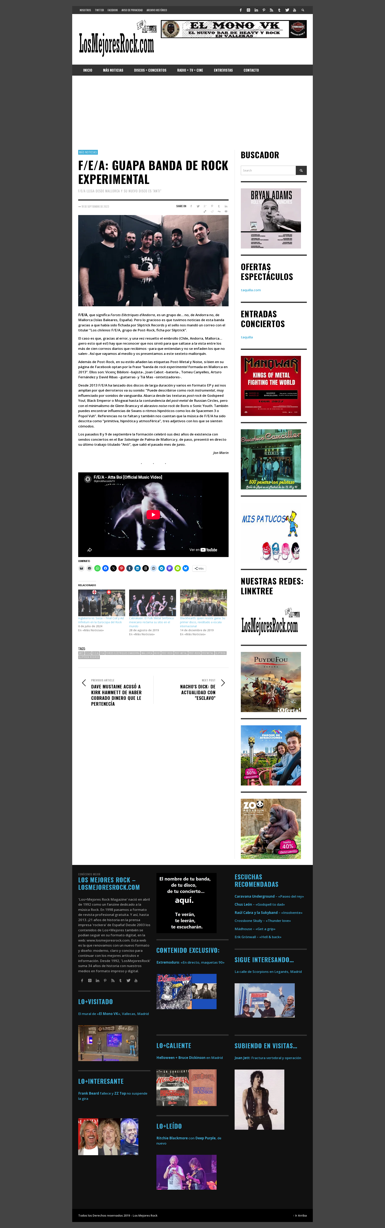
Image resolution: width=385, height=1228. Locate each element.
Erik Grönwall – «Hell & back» (258, 937)
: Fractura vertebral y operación (268, 1057)
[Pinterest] (264, 10)
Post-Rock (194, 653)
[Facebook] (241, 10)
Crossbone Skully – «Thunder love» (263, 920)
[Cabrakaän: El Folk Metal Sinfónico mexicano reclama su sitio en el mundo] (152, 603)
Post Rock (167, 653)
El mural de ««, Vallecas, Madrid (113, 1013)
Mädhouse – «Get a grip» (255, 929)
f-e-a (88, 653)
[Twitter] (287, 10)
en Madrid (189, 1057)
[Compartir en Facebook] (191, 206)
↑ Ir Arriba (300, 1215)
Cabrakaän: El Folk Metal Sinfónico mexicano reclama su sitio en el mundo (151, 622)
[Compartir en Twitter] (198, 206)
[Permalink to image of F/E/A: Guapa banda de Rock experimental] (153, 260)
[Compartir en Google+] (205, 206)
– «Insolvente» (269, 912)
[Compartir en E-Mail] (226, 211)
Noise (157, 653)
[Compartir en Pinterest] (212, 206)
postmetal (208, 653)
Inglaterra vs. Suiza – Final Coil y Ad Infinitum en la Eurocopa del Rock (101, 620)
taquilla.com (251, 290)
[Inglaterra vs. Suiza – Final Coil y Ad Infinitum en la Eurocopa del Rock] (101, 603)
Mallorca (147, 653)
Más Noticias (88, 152)
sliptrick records (89, 657)
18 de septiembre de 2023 (95, 206)
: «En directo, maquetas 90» (190, 962)
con (175, 1138)
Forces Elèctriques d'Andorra (123, 653)
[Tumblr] (279, 10)
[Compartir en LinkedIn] (226, 206)
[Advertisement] (192, 113)
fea (102, 653)
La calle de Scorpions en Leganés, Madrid (269, 971)
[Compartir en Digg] (219, 211)
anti (81, 653)
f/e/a (95, 653)
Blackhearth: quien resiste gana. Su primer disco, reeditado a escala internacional (202, 622)
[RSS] (271, 10)
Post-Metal (181, 653)
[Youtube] (294, 10)
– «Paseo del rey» (269, 896)
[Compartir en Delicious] (205, 211)
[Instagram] (248, 10)
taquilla (247, 337)
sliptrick (221, 653)
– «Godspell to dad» (260, 904)
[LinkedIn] (256, 10)
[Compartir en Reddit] (212, 211)
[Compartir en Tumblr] (219, 206)
